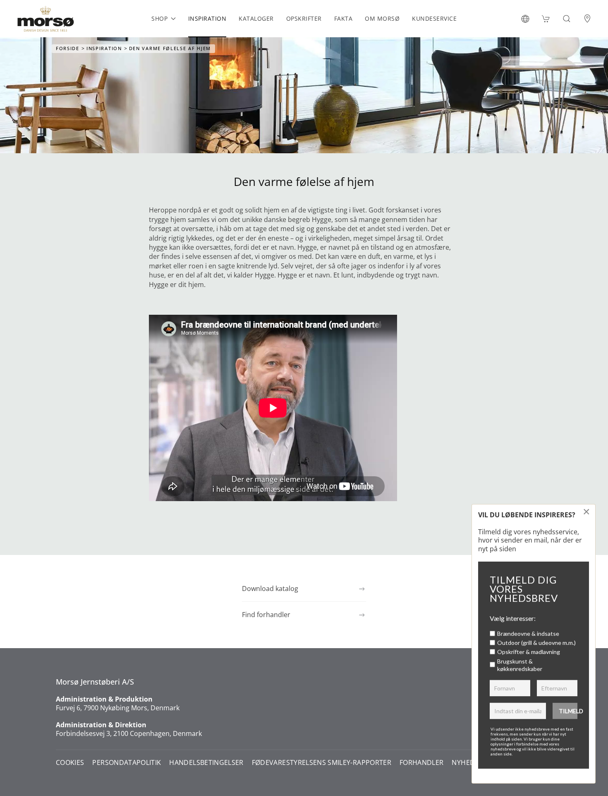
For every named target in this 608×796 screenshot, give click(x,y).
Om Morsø (382, 18)
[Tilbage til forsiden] (45, 18)
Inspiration (207, 18)
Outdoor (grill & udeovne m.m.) (536, 642)
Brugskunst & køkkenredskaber (519, 665)
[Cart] (546, 18)
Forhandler (422, 762)
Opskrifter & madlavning (528, 651)
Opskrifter (304, 18)
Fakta (343, 18)
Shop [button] (159, 18)
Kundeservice (434, 18)
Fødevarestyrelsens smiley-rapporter (321, 762)
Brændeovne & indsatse (528, 633)
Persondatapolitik (126, 762)
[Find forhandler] (587, 18)
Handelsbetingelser (206, 762)
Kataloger (256, 18)
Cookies (70, 762)
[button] (525, 18)
